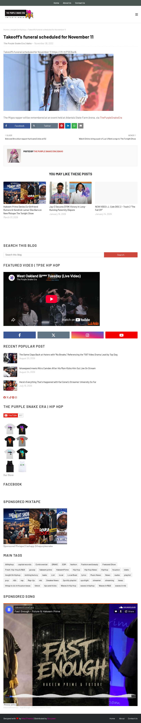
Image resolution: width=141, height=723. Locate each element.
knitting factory (31, 575)
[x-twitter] (53, 335)
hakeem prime (46, 569)
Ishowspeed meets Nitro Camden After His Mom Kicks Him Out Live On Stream (57, 368)
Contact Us (80, 3)
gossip (32, 569)
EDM (64, 564)
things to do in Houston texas (17, 585)
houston (116, 569)
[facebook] (19, 335)
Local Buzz (72, 575)
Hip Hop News (90, 569)
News (107, 575)
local (61, 575)
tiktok (37, 585)
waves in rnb (120, 585)
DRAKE (55, 564)
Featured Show (109, 564)
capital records (24, 564)
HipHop (104, 569)
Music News (95, 575)
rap (22, 580)
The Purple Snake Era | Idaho (18, 43)
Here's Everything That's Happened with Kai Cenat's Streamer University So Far (57, 382)
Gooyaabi (51, 718)
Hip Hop (76, 569)
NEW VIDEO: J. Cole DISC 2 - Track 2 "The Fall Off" (115, 208)
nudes (117, 575)
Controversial (41, 564)
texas (120, 580)
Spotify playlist (69, 580)
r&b (14, 580)
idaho (126, 569)
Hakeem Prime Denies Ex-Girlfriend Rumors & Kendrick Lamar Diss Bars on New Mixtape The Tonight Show (22, 210)
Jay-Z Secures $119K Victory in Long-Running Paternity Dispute (67, 208)
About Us (67, 3)
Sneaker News (52, 580)
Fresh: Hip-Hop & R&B (15, 569)
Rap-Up (31, 580)
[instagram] (87, 335)
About (121, 718)
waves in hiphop (87, 585)
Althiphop (9, 564)
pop (7, 580)
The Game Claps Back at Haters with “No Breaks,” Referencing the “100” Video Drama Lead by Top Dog (68, 354)
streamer (97, 580)
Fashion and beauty (89, 564)
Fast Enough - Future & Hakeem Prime (35, 707)
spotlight (85, 580)
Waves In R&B (105, 585)
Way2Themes (28, 718)
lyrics (83, 575)
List (53, 575)
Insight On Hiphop (18, 29)
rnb (40, 580)
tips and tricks (50, 585)
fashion (73, 564)
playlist (127, 575)
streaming (109, 580)
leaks (44, 575)
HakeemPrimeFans (10, 707)
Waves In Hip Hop (68, 585)
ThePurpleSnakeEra (111, 117)
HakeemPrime (62, 569)
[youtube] (121, 335)
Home (56, 3)
